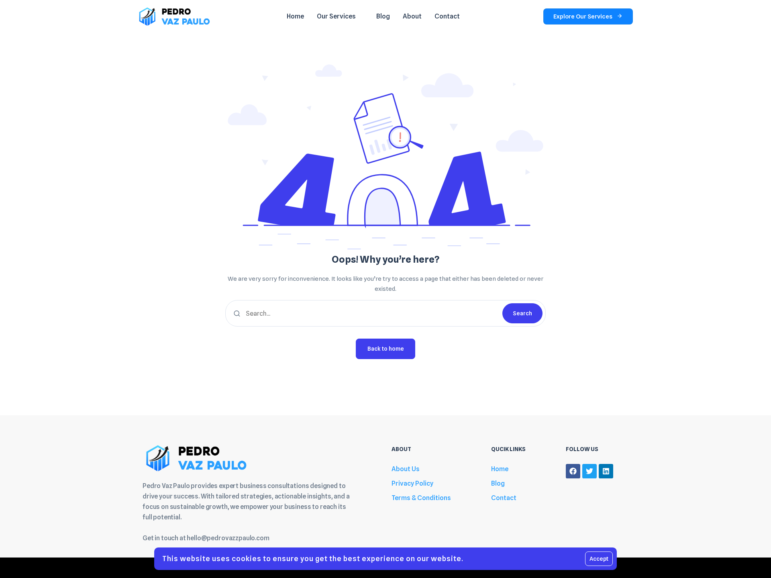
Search (522, 313)
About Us (406, 469)
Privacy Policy (412, 483)
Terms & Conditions (421, 498)
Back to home (385, 348)
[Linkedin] (606, 471)
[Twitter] (589, 471)
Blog (498, 483)
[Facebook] (573, 471)
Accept (598, 559)
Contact (503, 498)
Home (499, 469)
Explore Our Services (582, 16)
